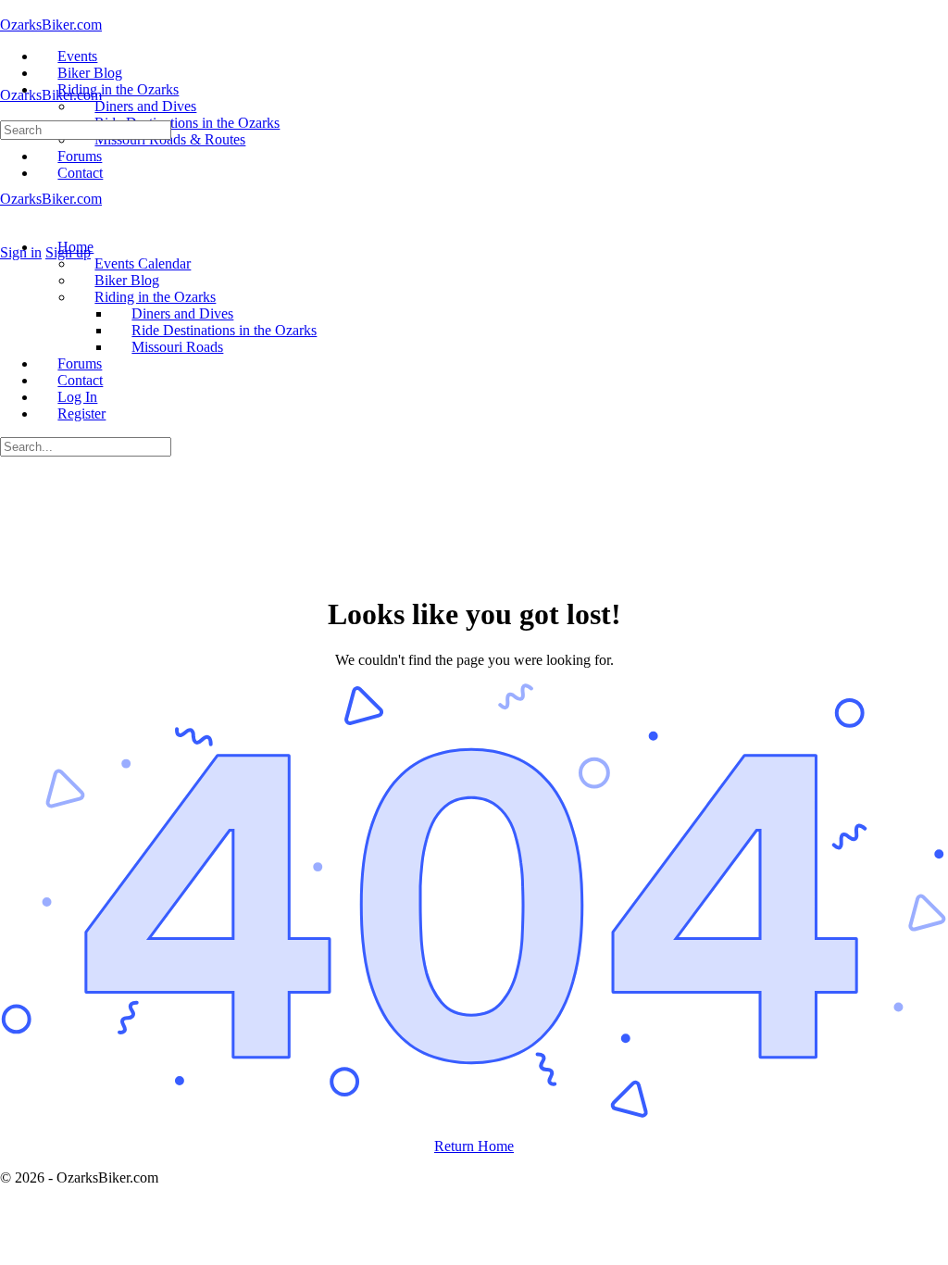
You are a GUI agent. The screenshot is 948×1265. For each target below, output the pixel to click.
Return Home (474, 1146)
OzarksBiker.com (51, 24)
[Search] (10, 236)
